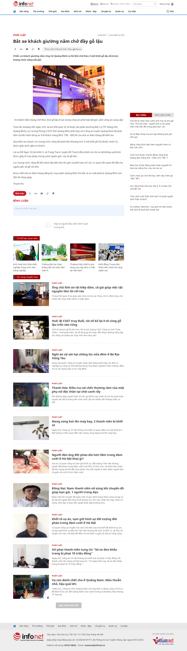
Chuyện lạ (106, 11)
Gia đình (65, 11)
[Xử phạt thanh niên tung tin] (31, 556)
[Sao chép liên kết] (33, 49)
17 (166, 157)
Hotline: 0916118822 (121, 4)
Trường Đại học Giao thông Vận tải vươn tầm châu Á (53, 267)
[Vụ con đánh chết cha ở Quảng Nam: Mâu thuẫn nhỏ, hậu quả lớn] (31, 587)
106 (139, 188)
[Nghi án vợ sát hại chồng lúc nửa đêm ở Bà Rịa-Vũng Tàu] (31, 361)
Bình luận (19, 193)
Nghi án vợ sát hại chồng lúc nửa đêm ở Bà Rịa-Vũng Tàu (86, 356)
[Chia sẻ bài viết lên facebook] (15, 49)
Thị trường (38, 11)
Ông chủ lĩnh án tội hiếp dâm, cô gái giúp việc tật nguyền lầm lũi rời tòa (87, 289)
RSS (172, 11)
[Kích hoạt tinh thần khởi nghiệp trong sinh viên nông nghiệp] (26, 252)
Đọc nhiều (141, 115)
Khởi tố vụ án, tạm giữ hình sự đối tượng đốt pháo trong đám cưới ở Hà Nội (84, 521)
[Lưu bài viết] (39, 49)
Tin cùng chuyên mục (27, 277)
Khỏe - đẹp (91, 11)
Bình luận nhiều (163, 115)
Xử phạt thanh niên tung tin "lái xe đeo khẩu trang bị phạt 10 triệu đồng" (84, 551)
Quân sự (119, 11)
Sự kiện (132, 11)
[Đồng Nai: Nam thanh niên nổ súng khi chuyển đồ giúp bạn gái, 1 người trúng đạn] (31, 495)
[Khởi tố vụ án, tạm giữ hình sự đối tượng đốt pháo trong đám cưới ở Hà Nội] (31, 526)
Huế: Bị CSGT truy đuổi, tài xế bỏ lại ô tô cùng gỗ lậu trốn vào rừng (86, 323)
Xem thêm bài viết (69, 605)
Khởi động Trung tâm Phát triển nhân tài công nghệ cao (110, 267)
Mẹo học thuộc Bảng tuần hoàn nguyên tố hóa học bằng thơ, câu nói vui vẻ (150, 167)
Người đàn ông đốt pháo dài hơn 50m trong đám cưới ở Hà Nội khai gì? (87, 457)
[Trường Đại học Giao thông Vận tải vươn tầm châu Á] (54, 252)
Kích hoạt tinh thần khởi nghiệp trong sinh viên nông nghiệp (25, 267)
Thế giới (53, 11)
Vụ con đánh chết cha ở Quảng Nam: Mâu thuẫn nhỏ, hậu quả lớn (86, 582)
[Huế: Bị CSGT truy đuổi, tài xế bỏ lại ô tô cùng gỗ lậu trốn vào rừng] (31, 327)
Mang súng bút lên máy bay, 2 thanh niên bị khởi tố (87, 423)
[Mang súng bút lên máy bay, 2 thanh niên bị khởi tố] (31, 428)
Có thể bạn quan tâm (27, 238)
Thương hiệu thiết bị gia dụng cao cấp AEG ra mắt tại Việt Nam (82, 267)
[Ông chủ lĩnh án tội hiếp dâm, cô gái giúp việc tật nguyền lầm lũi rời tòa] (31, 294)
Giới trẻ (77, 11)
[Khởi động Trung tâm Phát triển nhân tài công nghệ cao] (111, 252)
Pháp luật (19, 35)
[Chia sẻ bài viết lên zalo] (21, 49)
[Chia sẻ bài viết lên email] (27, 49)
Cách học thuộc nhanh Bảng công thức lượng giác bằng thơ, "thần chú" (149, 156)
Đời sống (24, 11)
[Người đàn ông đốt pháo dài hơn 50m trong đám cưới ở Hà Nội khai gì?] (31, 461)
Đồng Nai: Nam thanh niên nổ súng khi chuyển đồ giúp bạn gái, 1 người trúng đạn (88, 490)
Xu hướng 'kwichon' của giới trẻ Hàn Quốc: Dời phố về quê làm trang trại (151, 208)
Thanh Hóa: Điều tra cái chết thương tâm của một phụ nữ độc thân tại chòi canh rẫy (88, 390)
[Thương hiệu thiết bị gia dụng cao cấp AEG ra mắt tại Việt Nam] (83, 252)
